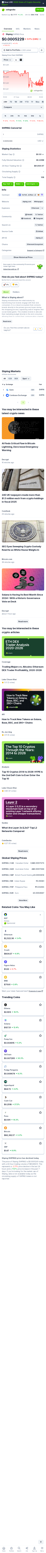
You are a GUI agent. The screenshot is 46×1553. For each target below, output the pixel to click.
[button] (26, 201)
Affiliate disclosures (9, 374)
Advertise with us (10, 269)
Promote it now (35, 991)
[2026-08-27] (43, 102)
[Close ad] (40, 915)
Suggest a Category (34, 250)
